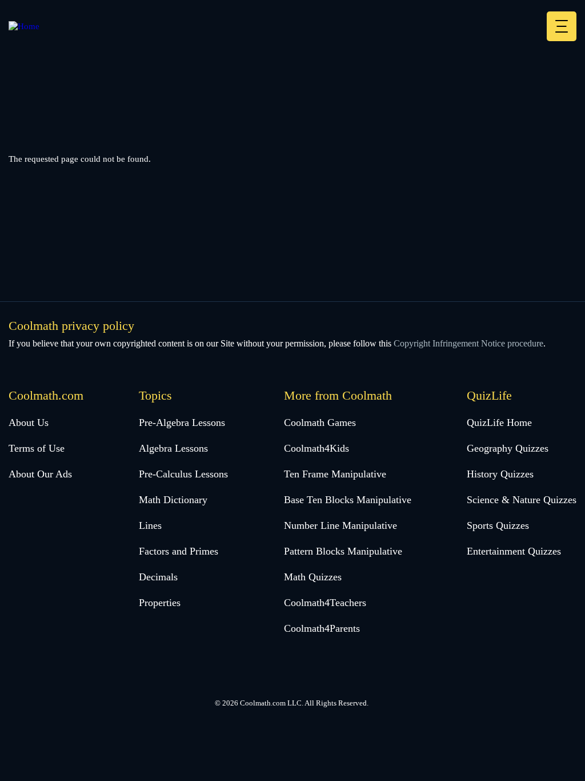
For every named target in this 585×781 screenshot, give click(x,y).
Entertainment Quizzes (514, 551)
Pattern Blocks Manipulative (343, 551)
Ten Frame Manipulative (335, 474)
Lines (150, 525)
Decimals (158, 577)
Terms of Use (37, 448)
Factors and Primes (178, 551)
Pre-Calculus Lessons (183, 474)
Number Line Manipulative (340, 525)
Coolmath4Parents (322, 628)
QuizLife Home (499, 422)
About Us (29, 422)
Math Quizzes (313, 577)
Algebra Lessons (173, 448)
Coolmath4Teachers (325, 602)
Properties (160, 602)
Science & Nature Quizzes (521, 499)
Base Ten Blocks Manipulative (347, 499)
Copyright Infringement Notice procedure (468, 343)
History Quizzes (500, 474)
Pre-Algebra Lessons (182, 422)
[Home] (24, 26)
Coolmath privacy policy (71, 325)
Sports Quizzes (498, 525)
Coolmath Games (320, 422)
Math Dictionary (173, 499)
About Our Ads (40, 474)
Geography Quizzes (507, 448)
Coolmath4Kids (316, 448)
